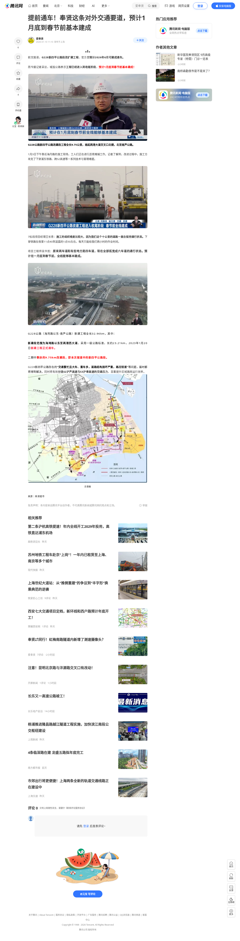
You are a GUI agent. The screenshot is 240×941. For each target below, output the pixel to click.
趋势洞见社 (34, 541)
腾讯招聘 (103, 914)
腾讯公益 (113, 914)
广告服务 (92, 914)
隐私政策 (70, 914)
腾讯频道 (136, 914)
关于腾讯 (33, 914)
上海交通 (33, 796)
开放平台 (81, 914)
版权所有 (92, 929)
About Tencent (46, 914)
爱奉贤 (31, 654)
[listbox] (87, 656)
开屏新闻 (33, 683)
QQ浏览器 (124, 914)
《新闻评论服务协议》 (75, 808)
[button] (202, 30)
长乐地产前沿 (35, 711)
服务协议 (60, 914)
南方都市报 (34, 768)
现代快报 (33, 570)
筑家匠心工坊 (35, 598)
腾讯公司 (83, 929)
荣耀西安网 (34, 626)
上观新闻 (33, 739)
